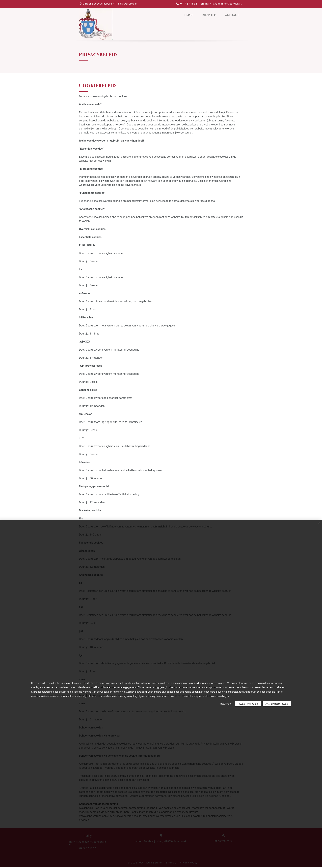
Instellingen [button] (226, 703)
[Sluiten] (319, 523)
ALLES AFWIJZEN (248, 703)
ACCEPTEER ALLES (276, 703)
